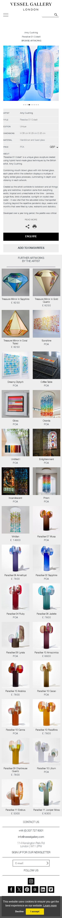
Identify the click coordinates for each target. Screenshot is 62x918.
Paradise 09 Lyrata (15, 653)
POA (46, 344)
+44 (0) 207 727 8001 (31, 831)
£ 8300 (46, 814)
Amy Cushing (31, 33)
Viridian (15, 537)
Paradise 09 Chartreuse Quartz (15, 770)
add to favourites (31, 247)
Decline (19, 911)
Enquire (31, 236)
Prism (46, 498)
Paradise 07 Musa (46, 537)
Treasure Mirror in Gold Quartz (46, 300)
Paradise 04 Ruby (15, 614)
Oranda (46, 421)
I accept (34, 911)
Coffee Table (46, 382)
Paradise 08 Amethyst (15, 575)
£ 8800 (46, 656)
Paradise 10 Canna (15, 730)
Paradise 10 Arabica (15, 691)
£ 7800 (15, 579)
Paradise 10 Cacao (46, 691)
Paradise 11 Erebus (15, 810)
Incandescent (15, 498)
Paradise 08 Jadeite (46, 614)
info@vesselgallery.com (31, 837)
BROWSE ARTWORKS (31, 41)
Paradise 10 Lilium (46, 769)
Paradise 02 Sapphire (46, 575)
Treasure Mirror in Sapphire (15, 299)
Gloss (15, 421)
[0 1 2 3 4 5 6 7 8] (31, 77)
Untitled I (15, 459)
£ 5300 (15, 814)
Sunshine (46, 341)
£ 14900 (15, 540)
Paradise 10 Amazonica (47, 653)
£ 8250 (15, 303)
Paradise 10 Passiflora (47, 730)
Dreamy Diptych (15, 382)
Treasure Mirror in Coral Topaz (15, 342)
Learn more (50, 905)
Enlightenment (46, 459)
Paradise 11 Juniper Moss (46, 810)
